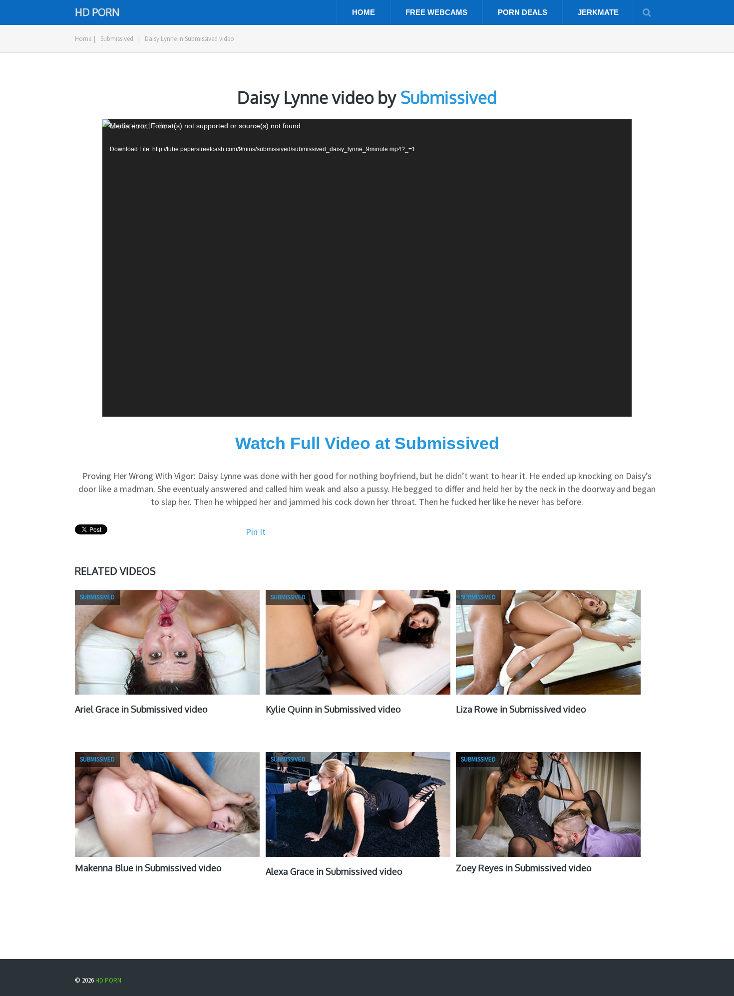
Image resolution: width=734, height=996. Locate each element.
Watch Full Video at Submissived (367, 443)
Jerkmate (598, 12)
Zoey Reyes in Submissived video (524, 867)
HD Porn (97, 11)
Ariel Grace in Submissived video (141, 709)
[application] (367, 268)
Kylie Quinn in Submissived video (333, 709)
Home (363, 12)
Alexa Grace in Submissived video (334, 871)
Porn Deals (522, 12)
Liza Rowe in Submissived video (521, 709)
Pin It (256, 531)
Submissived (116, 38)
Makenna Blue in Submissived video (148, 867)
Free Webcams (436, 12)
